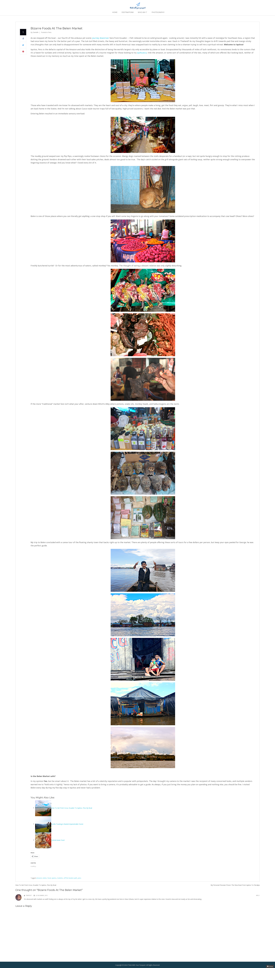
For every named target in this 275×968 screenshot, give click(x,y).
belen (45, 878)
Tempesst (29, 895)
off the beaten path (70, 878)
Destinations (128, 12)
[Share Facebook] (23, 38)
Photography (158, 12)
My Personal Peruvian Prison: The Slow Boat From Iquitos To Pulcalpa (235, 885)
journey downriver (100, 38)
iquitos (54, 878)
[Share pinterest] (23, 51)
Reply (258, 895)
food (49, 878)
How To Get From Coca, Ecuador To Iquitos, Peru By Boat (71, 808)
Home (114, 12)
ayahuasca (142, 52)
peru (79, 878)
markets (60, 878)
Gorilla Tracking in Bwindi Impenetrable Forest (67, 824)
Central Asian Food (57, 840)
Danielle (35, 32)
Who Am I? (142, 12)
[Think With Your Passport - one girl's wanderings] (137, 5)
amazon (39, 878)
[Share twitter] (23, 45)
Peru (49, 32)
